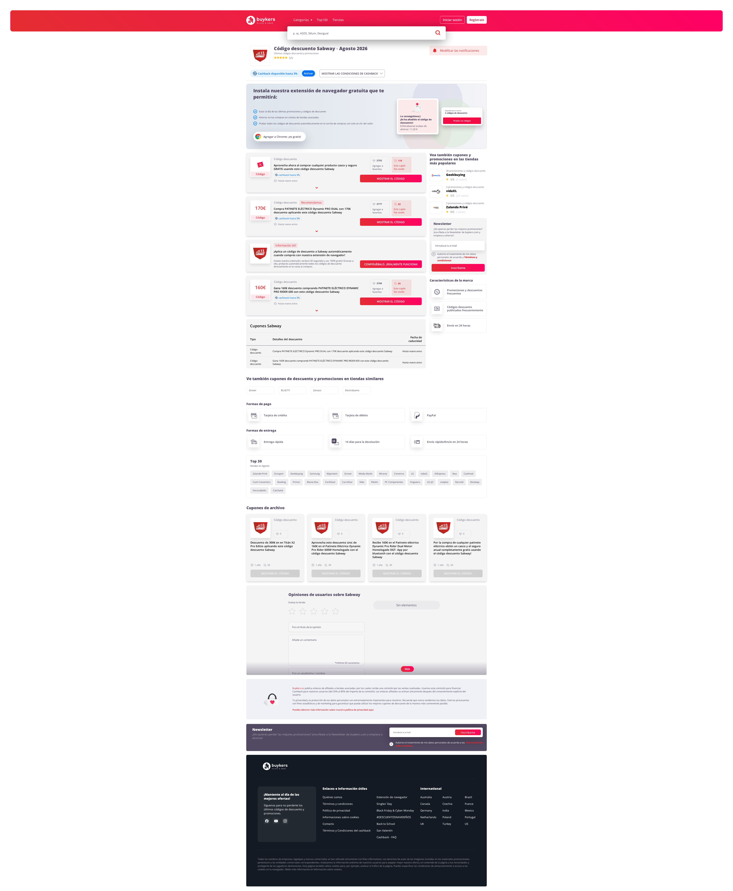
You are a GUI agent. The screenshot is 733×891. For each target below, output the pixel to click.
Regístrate (476, 20)
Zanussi (317, 390)
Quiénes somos (332, 797)
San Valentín (385, 830)
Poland (446, 817)
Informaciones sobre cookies (341, 817)
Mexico (469, 810)
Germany (426, 810)
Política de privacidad (336, 810)
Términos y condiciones (338, 804)
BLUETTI (285, 390)
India (445, 810)
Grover (252, 390)
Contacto (328, 824)
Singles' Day (384, 804)
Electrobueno (352, 390)
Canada (425, 804)
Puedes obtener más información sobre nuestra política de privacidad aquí (332, 709)
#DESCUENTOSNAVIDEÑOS (394, 817)
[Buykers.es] (264, 20)
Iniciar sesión (452, 20)
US (466, 824)
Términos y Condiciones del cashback (347, 830)
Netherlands (428, 817)
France (469, 804)
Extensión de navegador (392, 797)
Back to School (386, 824)
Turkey (446, 824)
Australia (426, 797)
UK (422, 824)
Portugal (470, 817)
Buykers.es (298, 688)
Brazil (468, 797)
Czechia (447, 804)
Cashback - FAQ (386, 837)
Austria (447, 797)
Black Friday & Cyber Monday (395, 810)
